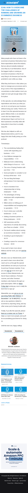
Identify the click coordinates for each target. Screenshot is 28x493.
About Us (10, 478)
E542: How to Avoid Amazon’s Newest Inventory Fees (19, 378)
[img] (14, 43)
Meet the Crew (8, 480)
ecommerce (19, 331)
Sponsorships (23, 480)
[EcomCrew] (12, 2)
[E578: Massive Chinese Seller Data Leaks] (7, 390)
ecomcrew (9, 331)
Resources (15, 478)
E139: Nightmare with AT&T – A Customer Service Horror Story (6, 380)
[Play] (14, 50)
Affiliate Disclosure (18, 483)
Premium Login (15, 480)
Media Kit (21, 478)
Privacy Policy (10, 483)
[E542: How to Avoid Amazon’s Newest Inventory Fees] (21, 372)
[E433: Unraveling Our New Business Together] (21, 390)
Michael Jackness (7, 18)
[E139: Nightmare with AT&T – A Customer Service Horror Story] (7, 373)
